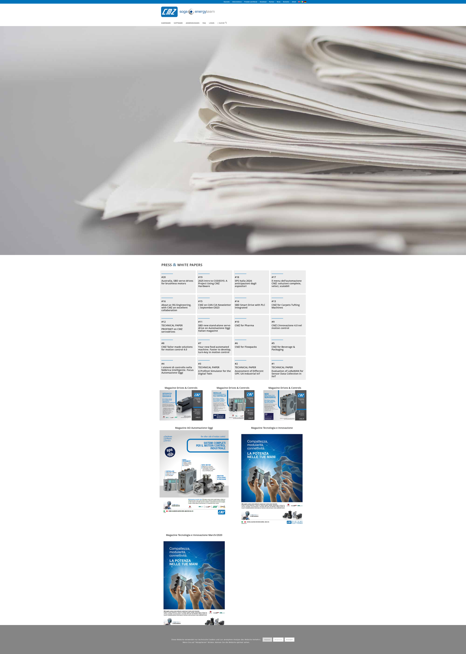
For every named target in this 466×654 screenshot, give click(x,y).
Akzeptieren (278, 639)
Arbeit (294, 2)
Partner (271, 2)
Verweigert (289, 639)
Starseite (227, 2)
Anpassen (267, 639)
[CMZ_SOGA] (188, 12)
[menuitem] (226, 1)
